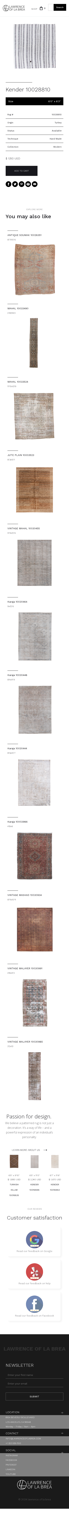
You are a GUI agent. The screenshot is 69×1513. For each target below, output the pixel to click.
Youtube (11, 1474)
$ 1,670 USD (55, 1179)
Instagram (12, 1455)
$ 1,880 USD (14, 1179)
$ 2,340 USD (34, 1179)
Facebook (11, 1460)
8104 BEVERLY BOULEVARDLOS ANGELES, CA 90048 (20, 1419)
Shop (34, 9)
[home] (14, 8)
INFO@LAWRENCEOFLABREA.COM (23, 1438)
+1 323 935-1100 (13, 1443)
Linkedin (10, 1469)
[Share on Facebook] (8, 184)
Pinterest (11, 1465)
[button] (41, 8)
